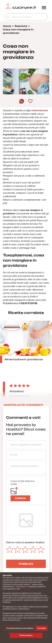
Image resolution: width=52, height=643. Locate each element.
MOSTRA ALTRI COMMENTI (23, 404)
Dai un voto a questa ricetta (25, 542)
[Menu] (44, 8)
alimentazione (40, 110)
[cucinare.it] (20, 6)
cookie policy (25, 589)
